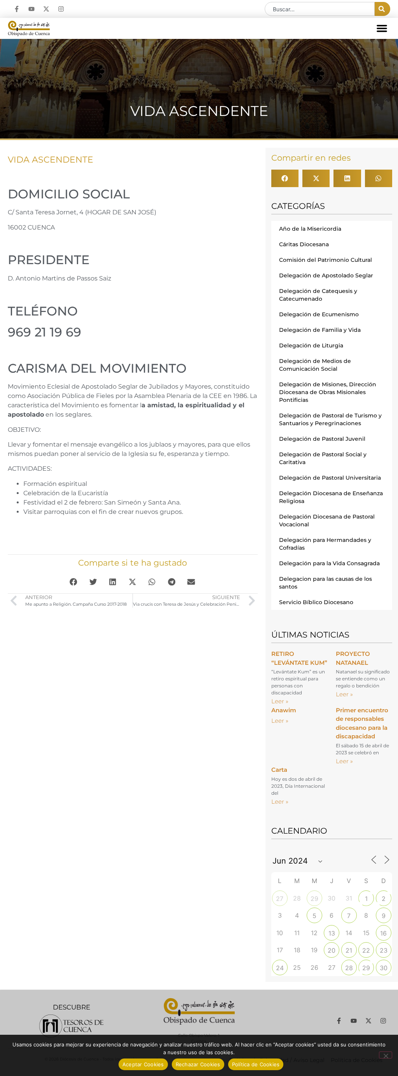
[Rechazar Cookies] (385, 1054)
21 (349, 950)
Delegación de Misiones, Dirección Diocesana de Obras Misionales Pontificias (327, 392)
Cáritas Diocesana (304, 244)
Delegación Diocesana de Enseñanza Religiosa (331, 497)
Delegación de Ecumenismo (319, 314)
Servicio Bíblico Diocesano (316, 602)
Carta (279, 769)
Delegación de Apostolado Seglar (326, 275)
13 (331, 933)
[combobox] (320, 9)
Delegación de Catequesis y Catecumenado (318, 294)
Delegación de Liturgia (311, 345)
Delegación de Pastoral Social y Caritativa (323, 458)
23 (384, 950)
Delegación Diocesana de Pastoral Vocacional (327, 520)
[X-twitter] (46, 9)
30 (384, 968)
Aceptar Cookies (143, 1064)
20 (331, 950)
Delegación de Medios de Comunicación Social (315, 364)
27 (279, 899)
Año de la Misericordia (310, 228)
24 (280, 968)
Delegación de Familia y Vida (320, 329)
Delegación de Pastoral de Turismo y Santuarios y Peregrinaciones (330, 419)
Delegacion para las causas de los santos (325, 582)
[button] (382, 28)
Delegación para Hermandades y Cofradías (325, 543)
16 (383, 933)
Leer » (279, 701)
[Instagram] (61, 9)
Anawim (283, 710)
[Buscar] (382, 9)
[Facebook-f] (17, 9)
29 (314, 899)
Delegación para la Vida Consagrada (329, 563)
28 (349, 968)
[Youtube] (31, 9)
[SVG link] (71, 1026)
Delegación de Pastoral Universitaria (330, 477)
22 (366, 950)
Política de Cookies (256, 1064)
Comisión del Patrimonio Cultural (325, 259)
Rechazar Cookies (198, 1064)
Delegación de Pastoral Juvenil (322, 438)
